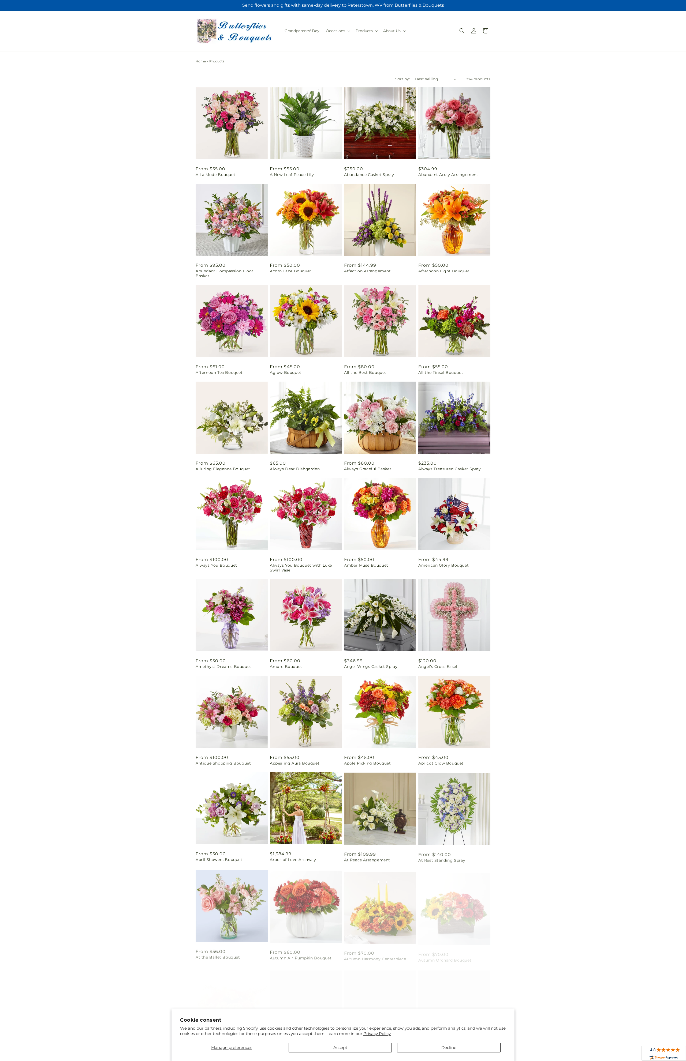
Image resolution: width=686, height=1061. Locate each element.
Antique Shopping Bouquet (223, 763)
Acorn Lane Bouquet (290, 271)
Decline (448, 1047)
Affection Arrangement (367, 271)
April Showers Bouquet (219, 859)
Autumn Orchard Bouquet (444, 956)
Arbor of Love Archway (293, 859)
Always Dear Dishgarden (295, 468)
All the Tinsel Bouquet (440, 372)
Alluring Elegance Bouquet (223, 468)
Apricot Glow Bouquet (441, 763)
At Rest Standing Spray (441, 859)
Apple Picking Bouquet (367, 763)
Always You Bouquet (216, 565)
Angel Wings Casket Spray (370, 666)
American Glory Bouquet (443, 565)
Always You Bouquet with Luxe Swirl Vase (301, 568)
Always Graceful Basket (367, 468)
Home (201, 61)
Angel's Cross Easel (437, 666)
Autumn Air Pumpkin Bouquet (301, 956)
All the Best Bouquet (365, 372)
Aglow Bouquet (285, 372)
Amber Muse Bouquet (366, 565)
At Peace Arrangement (367, 859)
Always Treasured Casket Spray (449, 468)
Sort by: (402, 79)
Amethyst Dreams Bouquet (223, 666)
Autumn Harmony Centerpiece (375, 956)
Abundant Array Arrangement (448, 174)
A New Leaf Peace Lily (292, 174)
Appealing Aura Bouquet (294, 763)
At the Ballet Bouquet (218, 956)
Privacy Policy (377, 1033)
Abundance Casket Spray (369, 174)
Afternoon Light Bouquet (443, 271)
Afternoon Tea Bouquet (219, 372)
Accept (340, 1047)
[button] (337, 30)
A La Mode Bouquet (215, 174)
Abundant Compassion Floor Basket (224, 273)
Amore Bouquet (286, 666)
